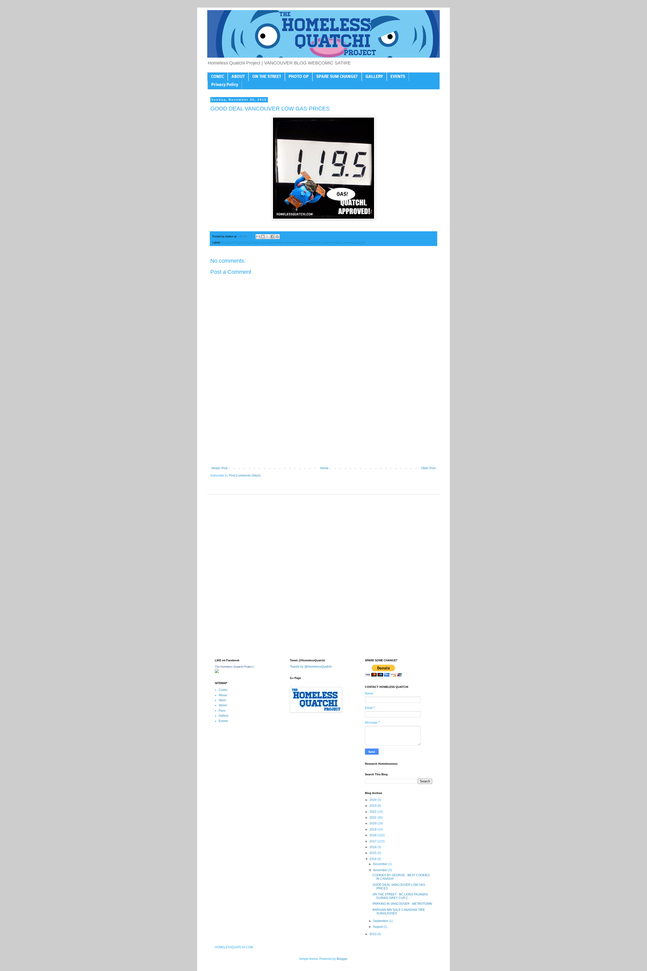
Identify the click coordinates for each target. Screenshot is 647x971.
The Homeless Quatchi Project (233, 666)
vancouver (348, 242)
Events (223, 721)
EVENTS (397, 77)
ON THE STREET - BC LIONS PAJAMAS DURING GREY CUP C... (400, 896)
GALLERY (374, 77)
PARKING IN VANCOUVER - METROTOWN (402, 904)
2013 (373, 934)
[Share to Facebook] (272, 236)
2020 (373, 823)
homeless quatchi (260, 242)
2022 (373, 812)
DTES (244, 242)
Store (222, 700)
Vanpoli (361, 242)
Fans (222, 710)
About (223, 695)
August (378, 927)
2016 (373, 847)
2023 (373, 805)
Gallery (223, 715)
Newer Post (219, 468)
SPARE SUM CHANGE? (337, 77)
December (380, 864)
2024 (373, 800)
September (381, 921)
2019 (373, 829)
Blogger (342, 959)
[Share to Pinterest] (277, 236)
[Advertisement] (323, 424)
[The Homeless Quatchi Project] (217, 672)
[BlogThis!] (262, 236)
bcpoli (225, 242)
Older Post (428, 468)
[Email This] (258, 236)
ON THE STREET (266, 77)
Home (324, 468)
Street (223, 705)
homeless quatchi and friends (291, 242)
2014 (373, 859)
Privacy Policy (224, 85)
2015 (373, 853)
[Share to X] (267, 236)
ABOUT (238, 77)
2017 (373, 841)
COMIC (217, 77)
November (380, 870)
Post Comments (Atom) (245, 475)
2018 (373, 835)
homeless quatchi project (325, 242)
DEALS (234, 242)
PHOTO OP (299, 77)
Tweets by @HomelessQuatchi (311, 666)
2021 (373, 817)
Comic (223, 690)
